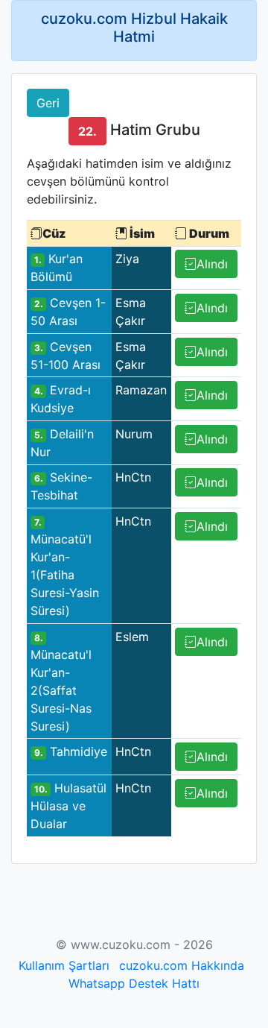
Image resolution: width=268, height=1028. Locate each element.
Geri (48, 102)
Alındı (212, 263)
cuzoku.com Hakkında (181, 965)
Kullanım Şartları (64, 965)
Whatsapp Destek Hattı (134, 983)
